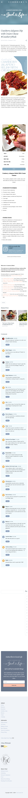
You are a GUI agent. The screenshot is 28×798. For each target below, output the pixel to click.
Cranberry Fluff (6, 294)
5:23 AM (14, 536)
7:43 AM (17, 439)
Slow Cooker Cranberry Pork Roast (10, 295)
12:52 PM (15, 338)
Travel (2, 715)
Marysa (7, 506)
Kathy (7, 426)
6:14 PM (14, 375)
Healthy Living (4, 711)
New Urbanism (4, 728)
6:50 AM (14, 546)
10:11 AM (13, 452)
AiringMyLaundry (9, 338)
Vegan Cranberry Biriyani (8, 280)
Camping (3, 716)
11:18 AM (19, 466)
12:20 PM (10, 560)
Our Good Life (19, 792)
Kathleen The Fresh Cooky (11, 466)
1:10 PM (14, 350)
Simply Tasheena (9, 375)
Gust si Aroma (9, 494)
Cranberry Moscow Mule (8, 278)
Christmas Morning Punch (8, 287)
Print (14, 169)
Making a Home (4, 726)
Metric (15, 188)
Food (2, 777)
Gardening (3, 773)
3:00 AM (14, 494)
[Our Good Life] (14, 13)
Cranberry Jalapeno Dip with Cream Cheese (12, 281)
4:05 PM (11, 362)
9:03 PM (13, 481)
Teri (6, 387)
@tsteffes (12, 250)
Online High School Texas (6, 738)
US (12, 188)
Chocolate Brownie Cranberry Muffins (11, 291)
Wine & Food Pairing (5, 779)
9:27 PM (9, 387)
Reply (8, 344)
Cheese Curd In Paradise (16, 275)
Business (3, 707)
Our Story (3, 724)
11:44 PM (9, 402)
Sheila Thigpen (9, 350)
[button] (26, 40)
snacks (3, 302)
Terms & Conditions (5, 730)
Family (2, 705)
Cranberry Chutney (7, 289)
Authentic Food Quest (10, 439)
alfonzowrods (9, 481)
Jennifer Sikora (9, 536)
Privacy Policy (4, 732)
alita (7, 402)
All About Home (4, 771)
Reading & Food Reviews (6, 780)
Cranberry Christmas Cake (8, 284)
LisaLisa (7, 362)
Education (3, 709)
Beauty (2, 713)
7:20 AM (10, 426)
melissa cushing (9, 546)
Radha (7, 560)
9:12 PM (10, 506)
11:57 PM (14, 414)
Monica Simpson (9, 414)
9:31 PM (11, 521)
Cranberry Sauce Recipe (8, 286)
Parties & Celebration (5, 775)
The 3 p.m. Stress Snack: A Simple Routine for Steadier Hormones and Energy (8, 323)
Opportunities (4, 722)
